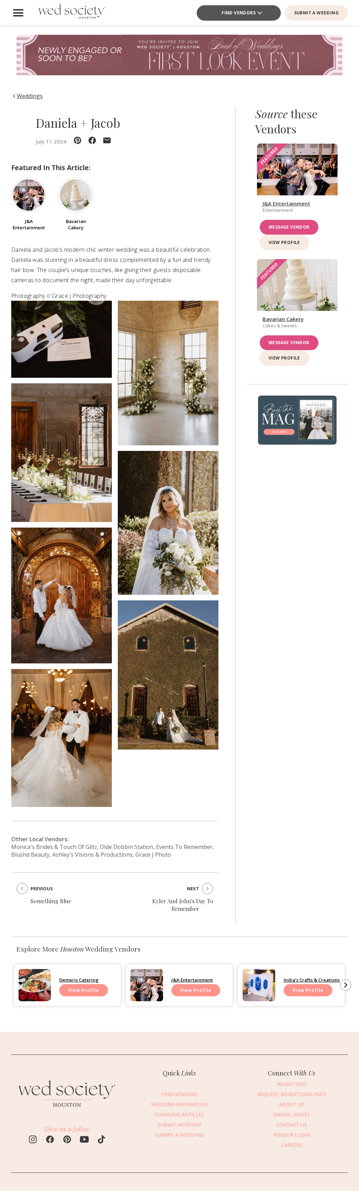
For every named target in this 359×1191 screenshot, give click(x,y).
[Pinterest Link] (67, 1140)
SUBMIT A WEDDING (316, 13)
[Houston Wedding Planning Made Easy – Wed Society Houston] (71, 13)
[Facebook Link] (50, 1140)
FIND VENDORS (179, 1094)
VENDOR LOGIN (291, 1134)
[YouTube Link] (84, 1140)
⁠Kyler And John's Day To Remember (182, 904)
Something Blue (51, 901)
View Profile (284, 242)
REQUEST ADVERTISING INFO (291, 1094)
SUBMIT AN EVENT (179, 1124)
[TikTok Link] (101, 1140)
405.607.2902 (292, 1084)
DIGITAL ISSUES (291, 1114)
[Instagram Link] (32, 1140)
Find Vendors (239, 13)
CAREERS (291, 1145)
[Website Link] (67, 1110)
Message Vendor (289, 227)
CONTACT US (291, 1124)
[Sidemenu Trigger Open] (18, 13)
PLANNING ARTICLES (179, 1114)
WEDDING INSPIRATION (179, 1104)
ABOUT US (291, 1104)
